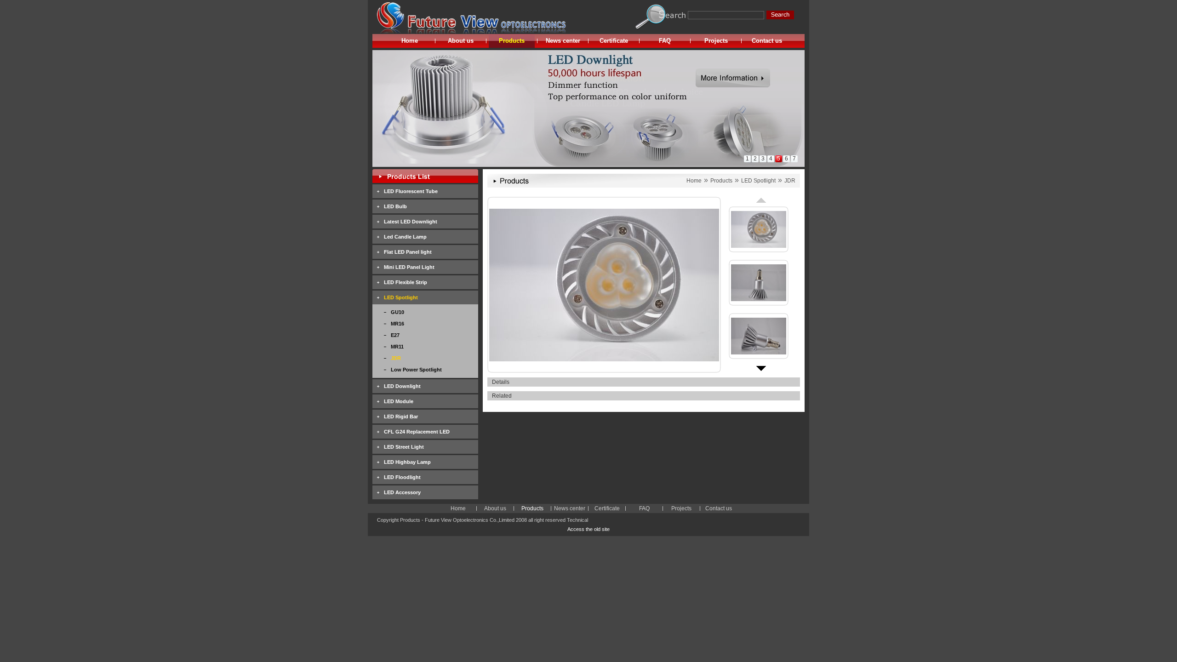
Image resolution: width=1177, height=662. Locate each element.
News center (563, 40)
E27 (395, 335)
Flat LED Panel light (408, 252)
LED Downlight (402, 386)
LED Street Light (404, 447)
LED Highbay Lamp (407, 462)
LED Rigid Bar (401, 416)
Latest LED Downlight (410, 221)
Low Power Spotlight (416, 369)
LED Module (398, 401)
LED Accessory (402, 492)
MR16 (397, 323)
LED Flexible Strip (405, 282)
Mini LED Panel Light (409, 267)
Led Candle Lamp (405, 237)
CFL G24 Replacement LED (417, 431)
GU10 (397, 312)
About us (461, 40)
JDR (396, 358)
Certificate (614, 40)
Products (512, 40)
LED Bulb (395, 206)
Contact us (767, 40)
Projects (716, 40)
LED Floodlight (402, 477)
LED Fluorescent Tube (411, 191)
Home (409, 40)
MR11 (397, 346)
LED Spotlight (401, 297)
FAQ (665, 40)
